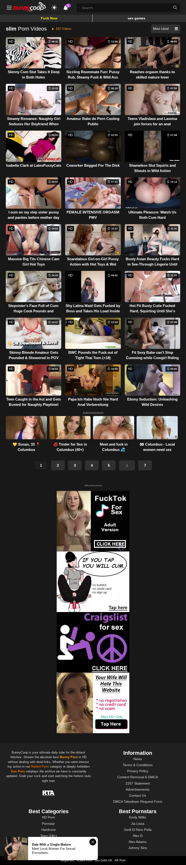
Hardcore (48, 830)
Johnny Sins (137, 848)
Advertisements (137, 789)
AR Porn (120, 860)
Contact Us (137, 795)
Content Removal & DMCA (137, 777)
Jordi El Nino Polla (138, 830)
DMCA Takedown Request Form (137, 801)
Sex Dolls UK (103, 860)
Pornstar (48, 824)
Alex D (138, 836)
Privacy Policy (137, 771)
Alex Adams (138, 842)
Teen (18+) (48, 836)
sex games (136, 18)
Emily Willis (137, 817)
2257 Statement (137, 783)
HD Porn (48, 817)
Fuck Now (49, 18)
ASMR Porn (84, 860)
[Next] (127, 465)
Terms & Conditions (138, 765)
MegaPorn (67, 860)
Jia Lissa (137, 824)
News (137, 759)
